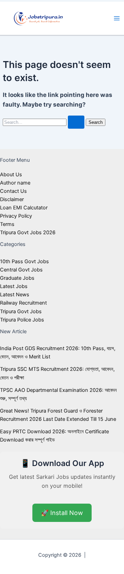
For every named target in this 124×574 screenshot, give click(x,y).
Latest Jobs (14, 286)
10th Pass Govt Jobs (24, 261)
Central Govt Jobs (21, 270)
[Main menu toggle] (117, 18)
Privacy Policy (16, 216)
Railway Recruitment (23, 303)
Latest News (14, 294)
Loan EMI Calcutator (24, 208)
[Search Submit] (76, 122)
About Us (11, 174)
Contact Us (13, 191)
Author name (15, 183)
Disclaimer (12, 199)
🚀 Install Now (62, 512)
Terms (7, 224)
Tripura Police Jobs (22, 320)
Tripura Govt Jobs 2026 (27, 232)
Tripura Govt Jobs (21, 311)
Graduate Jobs (17, 278)
